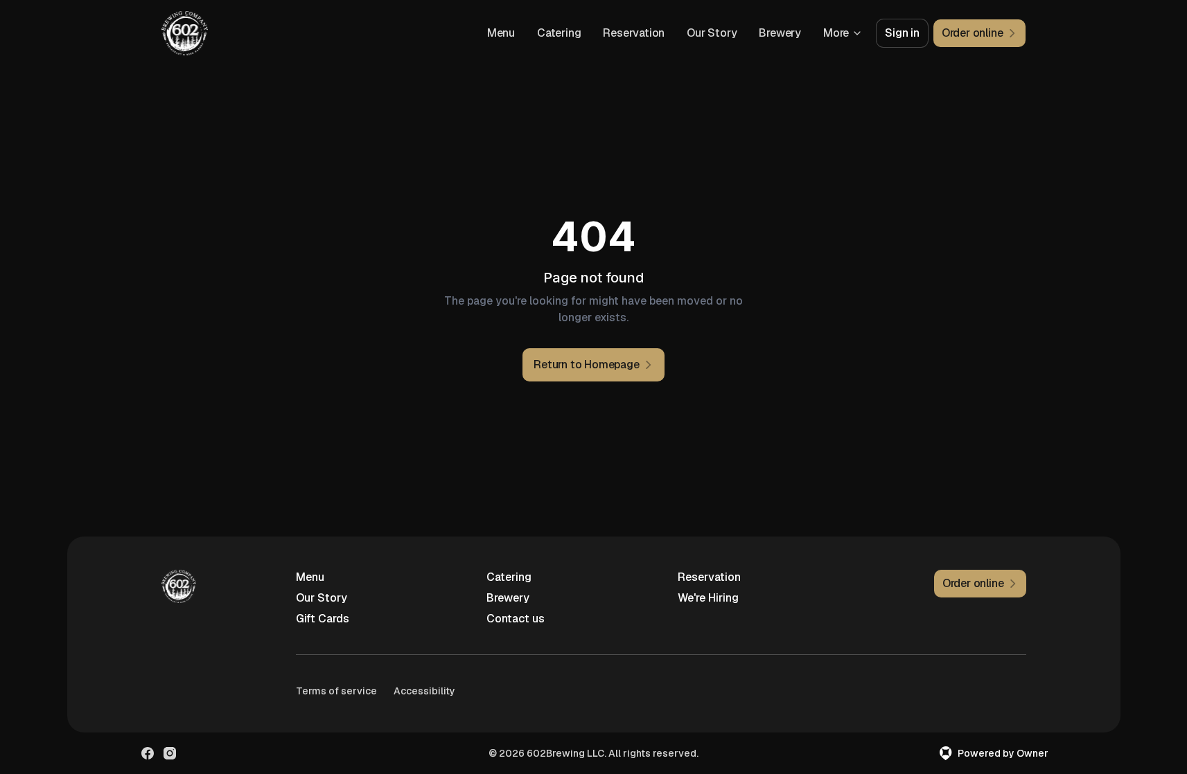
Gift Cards (322, 618)
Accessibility (424, 691)
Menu (501, 33)
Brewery (780, 33)
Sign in (902, 33)
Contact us (515, 618)
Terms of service (336, 691)
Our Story (712, 33)
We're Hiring (708, 598)
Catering (559, 33)
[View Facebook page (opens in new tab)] (147, 753)
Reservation (634, 33)
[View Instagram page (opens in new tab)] (169, 753)
